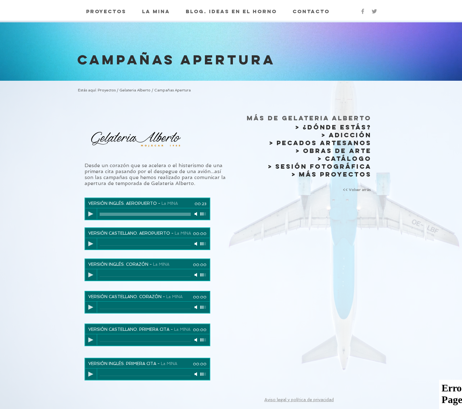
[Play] (90, 213)
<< (357, 190)
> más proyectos (331, 174)
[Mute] (196, 214)
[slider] (203, 213)
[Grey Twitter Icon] (374, 11)
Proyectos (107, 90)
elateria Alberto (137, 90)
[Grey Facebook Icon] (362, 11)
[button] (299, 399)
